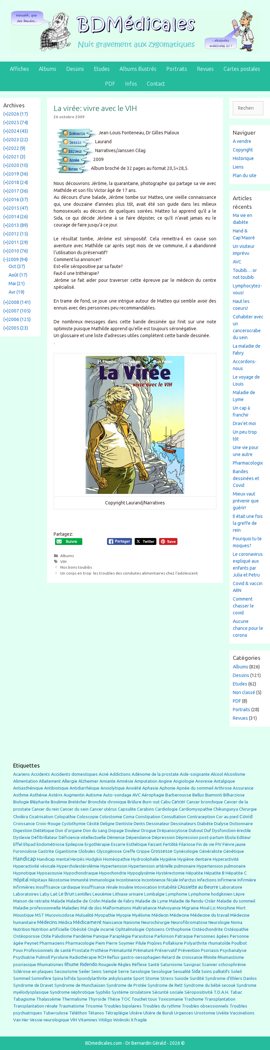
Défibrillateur (44, 837)
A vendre (242, 141)
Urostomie (204, 1012)
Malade (58, 901)
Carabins (145, 809)
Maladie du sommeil (236, 901)
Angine (165, 781)
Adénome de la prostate (155, 774)
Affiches (19, 69)
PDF (110, 84)
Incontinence (128, 879)
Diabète (205, 823)
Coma (128, 816)
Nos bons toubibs (76, 567)
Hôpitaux (38, 879)
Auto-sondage (117, 795)
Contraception (201, 816)
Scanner (209, 964)
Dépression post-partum (200, 837)
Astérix (55, 795)
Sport (138, 978)
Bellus (198, 794)
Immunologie (102, 879)
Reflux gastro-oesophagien (134, 957)
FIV (218, 844)
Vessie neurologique (49, 1019)
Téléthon (78, 1012)
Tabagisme (24, 999)
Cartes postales (242, 69)
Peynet (31, 943)
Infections (207, 879)
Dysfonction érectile (231, 830)
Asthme (21, 794)
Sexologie (140, 971)
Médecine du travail (209, 915)
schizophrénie (232, 964)
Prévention (189, 950)
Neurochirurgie (155, 922)
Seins (96, 971)
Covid (246, 816)
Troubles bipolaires (123, 1006)
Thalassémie (48, 999)
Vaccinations (242, 1012)
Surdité (197, 978)
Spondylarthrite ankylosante (104, 978)
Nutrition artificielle (50, 929)
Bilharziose (234, 795)
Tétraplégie (116, 1012)
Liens (238, 167)
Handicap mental (53, 859)
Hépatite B (214, 873)
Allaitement (50, 781)
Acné (104, 774)
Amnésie (125, 781)
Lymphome (176, 894)
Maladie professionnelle (37, 907)
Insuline (126, 887)
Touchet (139, 999)
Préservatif (166, 950)
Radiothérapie (83, 957)
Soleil (236, 971)
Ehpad (29, 844)
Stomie (152, 978)
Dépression (163, 837)
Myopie (123, 915)
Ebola (230, 837)
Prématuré (143, 950)
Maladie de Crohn (83, 901)
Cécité (93, 823)
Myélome (141, 915)
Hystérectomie (170, 873)
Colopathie (65, 816)
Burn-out (151, 801)
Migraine (190, 907)
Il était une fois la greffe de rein (248, 523)
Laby (44, 894)
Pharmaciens (52, 943)
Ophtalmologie (130, 929)
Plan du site (244, 175)
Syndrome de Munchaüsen (79, 985)
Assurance (243, 788)
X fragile (139, 1019)
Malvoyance (169, 907)
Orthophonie (178, 929)
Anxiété (133, 788)
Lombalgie (154, 894)
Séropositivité (198, 992)
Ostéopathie (236, 929)
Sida (196, 971)
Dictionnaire (241, 823)
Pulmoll (43, 957)
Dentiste (124, 823)
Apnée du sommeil (194, 788)
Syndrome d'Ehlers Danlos (231, 978)
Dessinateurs (183, 823)
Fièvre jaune (234, 844)
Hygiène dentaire (194, 859)
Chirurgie (248, 809)
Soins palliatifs (215, 971)
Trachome (193, 999)
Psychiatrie (24, 957)
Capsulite (127, 809)
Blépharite (40, 801)
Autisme (94, 794)
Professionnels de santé (47, 950)
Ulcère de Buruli (158, 1012)
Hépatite (194, 873)
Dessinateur (158, 823)
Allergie (69, 781)
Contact (156, 84)
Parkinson (164, 936)
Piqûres (154, 943)
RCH (102, 957)
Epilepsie (75, 844)
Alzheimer (88, 781)
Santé (153, 964)
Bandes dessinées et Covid (246, 478)
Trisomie (94, 1006)
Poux (18, 950)
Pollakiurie (173, 943)
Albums (47, 69)
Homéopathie (116, 859)
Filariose (187, 844)
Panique (101, 936)
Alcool (217, 774)
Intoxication (145, 887)
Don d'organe (68, 830)
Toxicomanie (170, 999)
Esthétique (136, 844)
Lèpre (239, 894)
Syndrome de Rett (165, 985)
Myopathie (104, 915)
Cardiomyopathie (195, 809)
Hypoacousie (50, 873)
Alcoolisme (234, 774)
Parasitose (142, 936)
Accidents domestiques (74, 774)
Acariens (21, 774)
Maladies (70, 907)
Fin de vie (205, 844)
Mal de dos (91, 907)
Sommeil (21, 978)
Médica (65, 922)
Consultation (173, 816)
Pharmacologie (80, 943)
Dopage (116, 830)
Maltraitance (144, 907)
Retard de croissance (182, 957)
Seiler (84, 971)
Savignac (192, 964)
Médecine (179, 915)
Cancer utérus (103, 809)
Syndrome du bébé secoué (209, 985)
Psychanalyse (233, 950)
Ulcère (135, 1012)
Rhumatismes (50, 964)
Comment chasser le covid (243, 605)
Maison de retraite (31, 901)
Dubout (196, 830)
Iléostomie (58, 879)
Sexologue (161, 971)
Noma (236, 922)
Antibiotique (56, 788)
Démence (116, 837)
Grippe (143, 851)
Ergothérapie (97, 844)
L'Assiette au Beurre (198, 887)
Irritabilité (167, 887)
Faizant (155, 844)
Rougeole (107, 964)
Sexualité (182, 971)
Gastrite (46, 851)
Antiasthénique (28, 788)
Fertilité (170, 844)
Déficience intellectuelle (82, 837)
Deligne (107, 823)
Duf (207, 830)
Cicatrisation (41, 816)
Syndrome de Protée (126, 985)
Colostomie (110, 816)
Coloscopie (87, 816)
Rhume (72, 964)
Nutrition (21, 929)
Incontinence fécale (160, 879)
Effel (17, 844)
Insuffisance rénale (99, 887)
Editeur (244, 837)
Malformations (117, 907)
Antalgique (224, 781)
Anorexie (204, 781)
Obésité (78, 929)
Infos (131, 84)
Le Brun (66, 894)
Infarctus (187, 879)
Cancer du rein (45, 809)
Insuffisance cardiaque (58, 887)
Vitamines (87, 1019)
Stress (167, 978)
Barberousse (178, 794)
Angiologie (183, 781)
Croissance (24, 823)
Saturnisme (171, 964)
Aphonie (167, 788)
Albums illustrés (138, 69)
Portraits (176, 69)
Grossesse (162, 851)
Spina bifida (64, 978)
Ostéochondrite (207, 929)
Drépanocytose (172, 830)
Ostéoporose (26, 936)
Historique (243, 158)
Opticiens (155, 929)
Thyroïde (97, 999)
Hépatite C (236, 873)
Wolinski (121, 1019)
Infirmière (246, 879)
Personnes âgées (211, 936)
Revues (205, 69)
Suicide (182, 978)
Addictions (120, 774)
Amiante (107, 781)
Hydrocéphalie (145, 859)
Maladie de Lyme (151, 901)
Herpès (77, 859)
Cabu (166, 801)
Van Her (21, 1019)
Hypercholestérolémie (78, 866)
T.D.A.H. (221, 992)
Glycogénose (109, 851)
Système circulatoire (131, 992)
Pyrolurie (59, 957)
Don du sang (95, 830)
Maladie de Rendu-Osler (192, 901)
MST (39, 915)
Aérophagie (153, 795)
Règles (124, 964)
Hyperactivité (226, 859)
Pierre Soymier (120, 943)
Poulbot (239, 943)
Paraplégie (120, 936)
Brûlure (134, 801)
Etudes (102, 69)
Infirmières (24, 887)
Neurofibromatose (189, 922)
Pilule (141, 943)
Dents (139, 823)
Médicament (87, 922)
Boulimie (59, 801)
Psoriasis (210, 950)
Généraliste (210, 851)
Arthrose (223, 788)
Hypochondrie (112, 873)
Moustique (23, 915)
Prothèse (99, 950)
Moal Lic (208, 907)
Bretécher (77, 801)
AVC (237, 261)
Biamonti (213, 795)
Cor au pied (227, 816)
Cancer (178, 801)
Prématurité (120, 950)
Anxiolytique (112, 788)
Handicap (24, 859)
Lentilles (83, 894)
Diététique (43, 830)
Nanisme (131, 922)
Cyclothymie (74, 823)
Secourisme (66, 971)
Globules (86, 851)
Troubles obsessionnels (205, 1006)
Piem (100, 943)
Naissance (112, 922)
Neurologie (219, 922)
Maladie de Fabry (117, 901)
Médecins (47, 922)
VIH (63, 561)
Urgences (183, 1012)
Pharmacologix (248, 463)
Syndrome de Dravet (33, 985)
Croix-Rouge (48, 823)
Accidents (40, 774)
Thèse (113, 999)
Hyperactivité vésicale (34, 866)
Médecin (160, 915)
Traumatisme (71, 1006)
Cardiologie (166, 809)
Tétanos (96, 1012)
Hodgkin (94, 859)
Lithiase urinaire (128, 894)
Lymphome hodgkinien (210, 894)
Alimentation (25, 781)
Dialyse (221, 823)
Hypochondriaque (81, 873)
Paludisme (62, 936)
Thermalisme (74, 999)
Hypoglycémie (141, 873)
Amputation (145, 781)
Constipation (147, 816)
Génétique (233, 851)
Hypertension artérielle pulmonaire (162, 866)
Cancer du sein (74, 809)
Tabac (236, 992)
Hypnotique (24, 873)
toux (152, 999)
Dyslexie (21, 837)
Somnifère (41, 978)
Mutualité (84, 915)
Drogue (148, 830)
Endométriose (51, 844)
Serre (123, 971)
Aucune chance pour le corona (248, 628)
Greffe (129, 851)
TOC (125, 999)
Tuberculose (55, 1012)
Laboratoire (230, 887)
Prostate (81, 950)
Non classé (244, 692)
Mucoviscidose (59, 915)
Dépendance (138, 837)
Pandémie (82, 936)
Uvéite (222, 1012)
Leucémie (102, 894)
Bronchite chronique (107, 801)
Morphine (226, 907)
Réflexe (139, 964)
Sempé (110, 971)
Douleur (132, 830)
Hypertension (113, 866)
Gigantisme (66, 851)
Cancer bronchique (204, 801)
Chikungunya (225, 809)
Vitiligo (105, 1019)
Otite (46, 936)
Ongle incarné (101, 929)
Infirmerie (227, 879)
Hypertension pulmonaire (221, 866)
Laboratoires (26, 894)
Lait (54, 894)
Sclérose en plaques (33, 971)
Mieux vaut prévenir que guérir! (246, 500)
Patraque (184, 936)
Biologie (21, 801)
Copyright (243, 149)
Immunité (79, 879)
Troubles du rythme (162, 1006)
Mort (241, 907)
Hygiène (168, 859)
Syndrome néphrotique (72, 992)
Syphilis (103, 992)
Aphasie (150, 788)
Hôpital (21, 879)
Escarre (118, 844)
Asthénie (38, 794)
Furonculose (25, 851)
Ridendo (88, 964)
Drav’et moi (244, 423)
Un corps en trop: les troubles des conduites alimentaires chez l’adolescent (129, 573)
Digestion (22, 830)
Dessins (75, 69)
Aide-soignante (195, 774)
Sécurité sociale (167, 992)
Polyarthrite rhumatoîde (207, 943)
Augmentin (74, 795)
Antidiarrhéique (84, 788)
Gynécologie (186, 851)
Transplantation (219, 999)
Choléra (20, 816)
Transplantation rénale (35, 1006)
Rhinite (210, 957)
